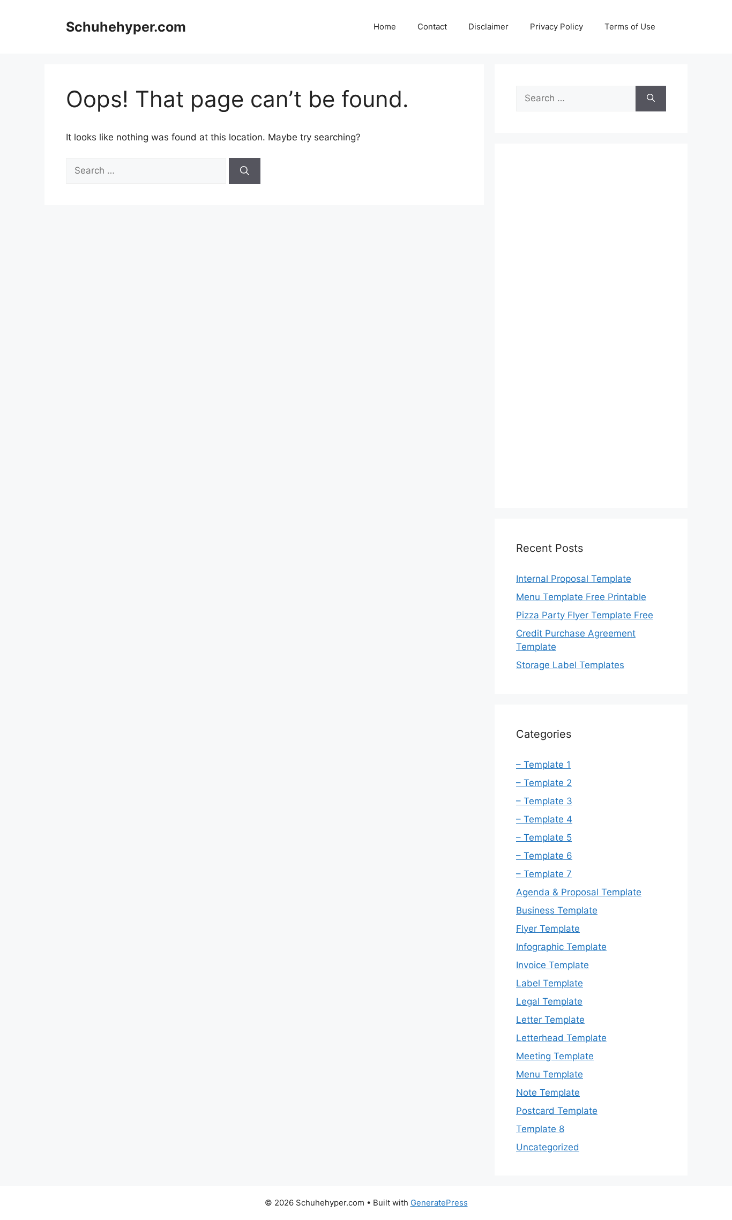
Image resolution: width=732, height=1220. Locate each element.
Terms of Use (629, 26)
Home (385, 26)
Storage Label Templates (570, 665)
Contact (432, 26)
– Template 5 (544, 837)
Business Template (556, 910)
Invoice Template (552, 965)
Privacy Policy (556, 26)
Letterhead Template (561, 1037)
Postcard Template (556, 1110)
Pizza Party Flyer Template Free (584, 615)
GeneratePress (439, 1202)
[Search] (244, 171)
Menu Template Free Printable (581, 597)
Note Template (548, 1092)
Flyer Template (548, 928)
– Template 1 (543, 764)
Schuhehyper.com (126, 27)
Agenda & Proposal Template (578, 892)
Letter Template (550, 1019)
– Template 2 (544, 782)
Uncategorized (547, 1147)
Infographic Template (561, 946)
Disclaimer (488, 26)
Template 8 (540, 1129)
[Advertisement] (591, 325)
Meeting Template (555, 1056)
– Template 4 (544, 819)
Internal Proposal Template (573, 578)
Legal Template (549, 1001)
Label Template (549, 983)
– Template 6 (544, 855)
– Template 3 (544, 801)
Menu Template (549, 1074)
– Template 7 (544, 874)
